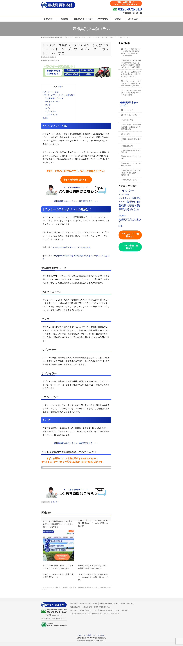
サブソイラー (50, 111)
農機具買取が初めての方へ (109, 603)
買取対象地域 (128, 146)
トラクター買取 (124, 194)
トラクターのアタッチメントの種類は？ (58, 95)
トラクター (55, 502)
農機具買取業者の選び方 (130, 221)
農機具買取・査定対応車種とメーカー (131, 165)
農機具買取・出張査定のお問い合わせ (83, 603)
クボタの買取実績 (106, 610)
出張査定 (136, 198)
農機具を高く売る (129, 211)
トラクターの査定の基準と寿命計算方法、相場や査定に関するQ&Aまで (131, 74)
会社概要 (126, 134)
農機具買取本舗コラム (131, 180)
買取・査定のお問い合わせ (131, 140)
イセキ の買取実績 (121, 610)
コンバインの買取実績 (111, 614)
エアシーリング (51, 115)
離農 (120, 226)
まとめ (45, 118)
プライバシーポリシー (131, 115)
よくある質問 (128, 120)
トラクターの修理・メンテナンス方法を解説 (71, 247)
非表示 (60, 87)
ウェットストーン (52, 102)
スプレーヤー (50, 108)
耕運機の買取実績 (94, 614)
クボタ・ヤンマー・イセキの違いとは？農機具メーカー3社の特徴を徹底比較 (93, 523)
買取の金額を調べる (126, 3)
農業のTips (133, 201)
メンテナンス (125, 198)
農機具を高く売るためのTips (131, 157)
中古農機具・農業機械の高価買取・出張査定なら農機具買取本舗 (131, 127)
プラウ (48, 105)
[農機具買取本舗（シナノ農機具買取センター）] (58, 6)
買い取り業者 (122, 201)
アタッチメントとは (50, 92)
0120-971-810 (130, 9)
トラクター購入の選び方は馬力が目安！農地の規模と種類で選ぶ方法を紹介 (93, 577)
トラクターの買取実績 (78, 614)
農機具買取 (122, 216)
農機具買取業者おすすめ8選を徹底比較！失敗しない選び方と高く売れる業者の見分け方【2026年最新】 (131, 64)
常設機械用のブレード (54, 98)
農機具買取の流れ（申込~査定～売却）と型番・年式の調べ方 (131, 173)
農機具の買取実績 (127, 603)
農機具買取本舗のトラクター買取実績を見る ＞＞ (76, 201)
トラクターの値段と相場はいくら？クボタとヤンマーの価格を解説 (131, 93)
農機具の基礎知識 (129, 205)
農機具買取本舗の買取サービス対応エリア (131, 151)
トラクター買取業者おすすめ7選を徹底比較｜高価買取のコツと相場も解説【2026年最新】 (58, 524)
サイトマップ (128, 110)
